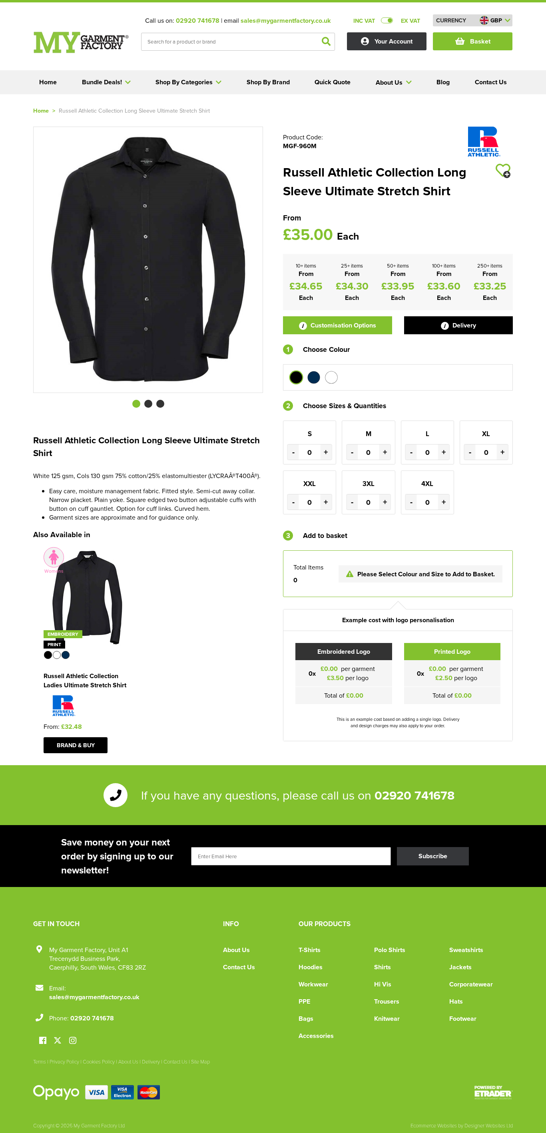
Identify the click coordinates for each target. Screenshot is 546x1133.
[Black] (296, 377)
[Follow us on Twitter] (58, 1040)
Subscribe (432, 856)
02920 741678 (197, 20)
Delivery (463, 325)
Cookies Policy (99, 1061)
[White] (331, 377)
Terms (39, 1061)
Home (41, 110)
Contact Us (239, 967)
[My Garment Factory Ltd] (81, 42)
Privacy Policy (64, 1061)
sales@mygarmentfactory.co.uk (286, 20)
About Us (236, 949)
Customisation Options (342, 325)
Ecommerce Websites (433, 1125)
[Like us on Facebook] (42, 1041)
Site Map (200, 1061)
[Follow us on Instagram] (72, 1041)
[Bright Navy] (314, 377)
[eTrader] (493, 1092)
